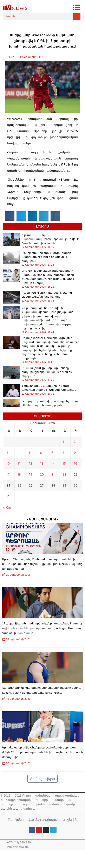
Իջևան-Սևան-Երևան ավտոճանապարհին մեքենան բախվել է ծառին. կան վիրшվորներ (50, 239)
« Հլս (7, 507)
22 (64, 474)
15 (64, 463)
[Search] (76, 16)
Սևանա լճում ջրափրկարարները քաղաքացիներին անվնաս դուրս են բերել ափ (47, 372)
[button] (9, 216)
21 (53, 474)
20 (42, 474)
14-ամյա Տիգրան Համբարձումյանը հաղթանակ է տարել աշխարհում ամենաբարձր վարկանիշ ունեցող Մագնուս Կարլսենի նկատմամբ (42, 628)
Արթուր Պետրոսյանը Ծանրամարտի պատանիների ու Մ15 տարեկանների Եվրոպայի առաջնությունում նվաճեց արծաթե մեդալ (42, 564)
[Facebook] (32, 830)
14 (53, 463)
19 (30, 474)
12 (30, 463)
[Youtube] (39, 830)
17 (7, 474)
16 (75, 463)
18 (19, 474)
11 (19, 463)
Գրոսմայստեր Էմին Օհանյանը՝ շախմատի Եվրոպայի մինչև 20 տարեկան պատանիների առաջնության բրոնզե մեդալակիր (42, 752)
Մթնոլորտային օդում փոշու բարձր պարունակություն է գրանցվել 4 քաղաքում (46, 257)
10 (8, 463)
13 (41, 463)
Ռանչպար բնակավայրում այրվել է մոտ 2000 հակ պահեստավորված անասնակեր (50, 405)
